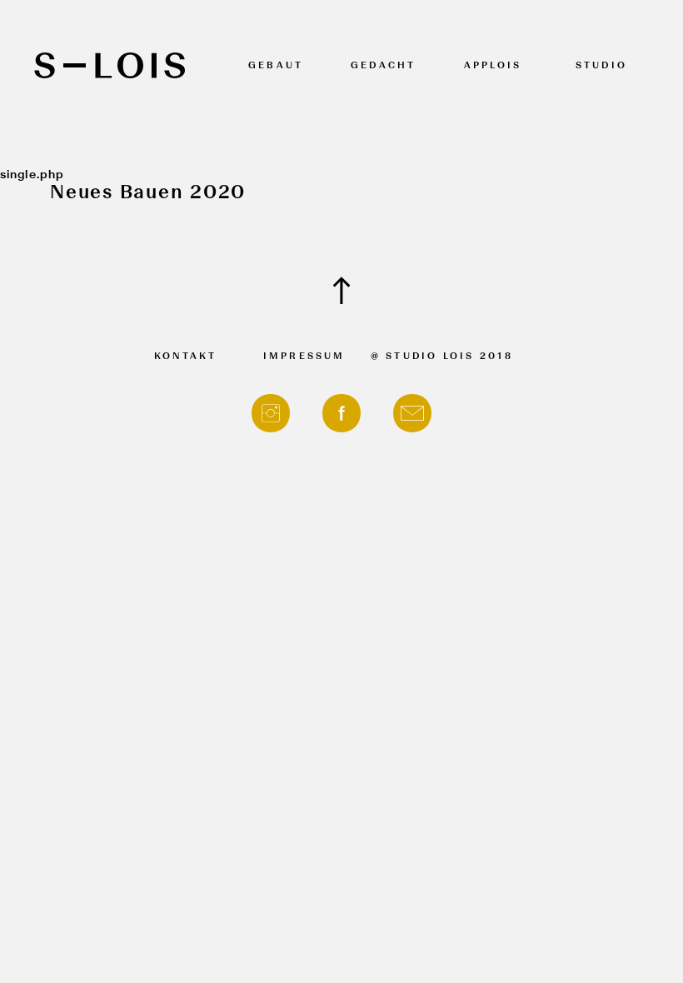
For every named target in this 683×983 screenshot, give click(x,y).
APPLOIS (493, 66)
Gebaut (275, 66)
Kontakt (185, 357)
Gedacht (383, 66)
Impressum (304, 357)
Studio (601, 66)
